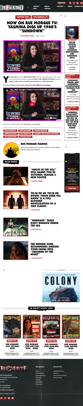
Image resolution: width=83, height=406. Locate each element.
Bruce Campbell (10, 130)
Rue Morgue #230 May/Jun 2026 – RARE (32, 346)
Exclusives (70, 75)
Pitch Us (56, 373)
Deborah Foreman (41, 130)
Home (37, 371)
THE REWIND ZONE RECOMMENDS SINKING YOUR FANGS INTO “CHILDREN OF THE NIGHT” (45, 249)
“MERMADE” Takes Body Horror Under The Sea (44, 223)
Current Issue (36, 7)
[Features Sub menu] (64, 6)
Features (38, 377)
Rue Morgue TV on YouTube (32, 124)
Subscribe (61, 3)
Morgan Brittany (11, 133)
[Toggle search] (28, 7)
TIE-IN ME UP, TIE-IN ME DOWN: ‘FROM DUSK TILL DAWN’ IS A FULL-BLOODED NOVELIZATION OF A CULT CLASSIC (46, 200)
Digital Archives (47, 7)
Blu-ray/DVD (71, 107)
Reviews (72, 39)
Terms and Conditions (60, 375)
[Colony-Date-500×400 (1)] (61, 287)
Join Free (72, 188)
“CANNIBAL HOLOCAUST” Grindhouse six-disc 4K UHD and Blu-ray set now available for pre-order (72, 120)
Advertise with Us (58, 371)
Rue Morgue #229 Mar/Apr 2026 (51, 346)
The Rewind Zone (11, 137)
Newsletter (79, 6)
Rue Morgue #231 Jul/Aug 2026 (12, 346)
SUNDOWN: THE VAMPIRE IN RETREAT (46, 133)
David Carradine (25, 130)
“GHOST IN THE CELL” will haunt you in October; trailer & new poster (43, 173)
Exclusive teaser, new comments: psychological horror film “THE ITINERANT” (72, 86)
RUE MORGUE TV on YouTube (41, 85)
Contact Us (39, 384)
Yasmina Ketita (25, 137)
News (68, 77)
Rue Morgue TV (26, 133)
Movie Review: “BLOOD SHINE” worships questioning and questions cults (72, 50)
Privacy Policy (57, 377)
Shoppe (70, 6)
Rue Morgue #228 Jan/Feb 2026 (70, 346)
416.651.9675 (6, 385)
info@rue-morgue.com (7, 390)
